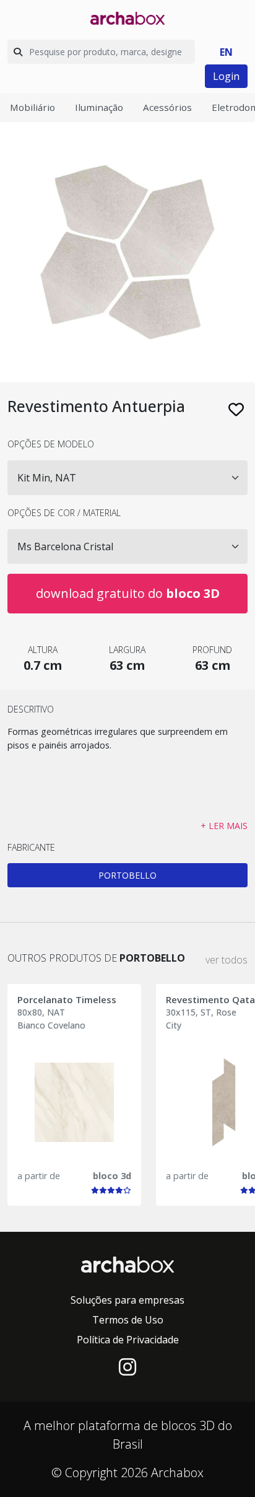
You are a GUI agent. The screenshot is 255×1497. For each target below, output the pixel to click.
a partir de (38, 1176)
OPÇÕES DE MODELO (50, 444)
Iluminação (99, 107)
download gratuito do (128, 593)
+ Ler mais (224, 826)
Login (226, 76)
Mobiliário (32, 107)
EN (226, 52)
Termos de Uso (127, 1320)
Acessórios (167, 107)
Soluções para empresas (127, 1300)
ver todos (226, 960)
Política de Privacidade (128, 1339)
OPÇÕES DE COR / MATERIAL (64, 513)
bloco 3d (112, 1176)
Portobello (127, 875)
